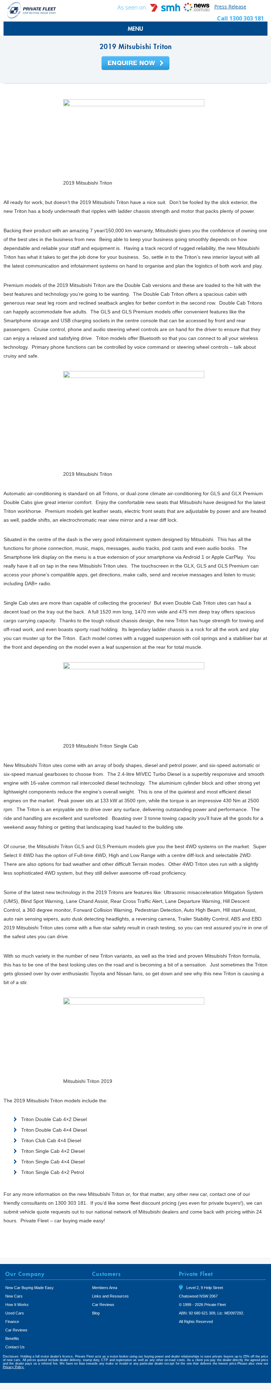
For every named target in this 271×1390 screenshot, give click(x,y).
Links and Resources (110, 1296)
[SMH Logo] (166, 10)
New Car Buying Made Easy (29, 1288)
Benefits (12, 1338)
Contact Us (15, 1347)
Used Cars (14, 1313)
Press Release (230, 6)
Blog (96, 1313)
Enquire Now (135, 63)
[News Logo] (196, 10)
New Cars (14, 1296)
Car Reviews (16, 1330)
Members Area (104, 1288)
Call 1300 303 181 (240, 18)
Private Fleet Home (31, 10)
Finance (12, 1321)
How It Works (17, 1304)
